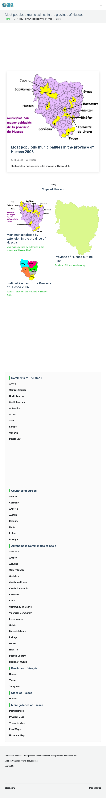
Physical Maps (16, 717)
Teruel (12, 680)
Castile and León (18, 582)
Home (7, 19)
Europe (13, 426)
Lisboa (12, 533)
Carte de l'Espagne (29, 761)
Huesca (13, 674)
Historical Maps (17, 735)
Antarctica (14, 408)
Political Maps (16, 711)
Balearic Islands (17, 631)
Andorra (13, 509)
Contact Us (9, 766)
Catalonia (14, 594)
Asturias (13, 564)
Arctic (12, 414)
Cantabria (14, 576)
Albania (13, 496)
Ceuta (12, 600)
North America (17, 396)
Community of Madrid (20, 607)
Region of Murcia (18, 662)
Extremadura (16, 619)
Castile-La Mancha (19, 588)
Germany (14, 502)
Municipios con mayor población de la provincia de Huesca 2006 (50, 756)
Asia (11, 420)
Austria (13, 515)
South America (17, 402)
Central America (17, 390)
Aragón (13, 557)
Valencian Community (20, 613)
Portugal (13, 539)
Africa (12, 383)
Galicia (12, 625)
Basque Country (17, 655)
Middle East (15, 439)
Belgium (13, 521)
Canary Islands (16, 570)
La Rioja (13, 637)
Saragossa (15, 686)
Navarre (13, 649)
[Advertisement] (56, 45)
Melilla (12, 643)
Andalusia (14, 551)
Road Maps (15, 729)
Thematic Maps (17, 723)
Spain (12, 527)
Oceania (13, 433)
